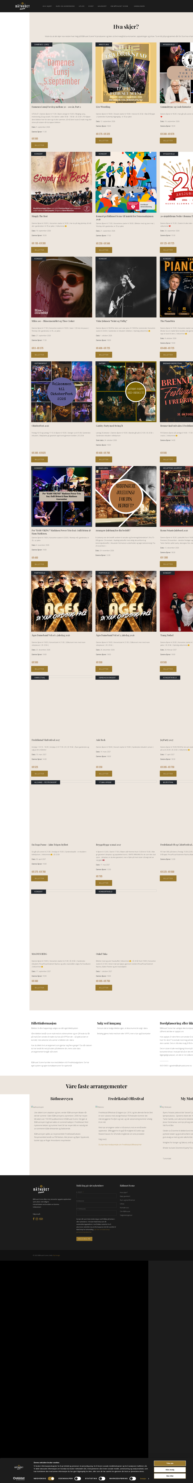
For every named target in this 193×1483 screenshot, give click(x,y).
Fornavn (80, 1082)
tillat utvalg (170, 1470)
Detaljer (143, 1479)
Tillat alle (169, 1463)
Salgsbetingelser (126, 1096)
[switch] (77, 1478)
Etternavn (81, 1090)
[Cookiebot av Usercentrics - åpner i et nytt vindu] (19, 1478)
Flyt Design (56, 1136)
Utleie (122, 1085)
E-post (80, 1073)
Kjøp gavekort (125, 1077)
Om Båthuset (125, 1092)
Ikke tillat (169, 1476)
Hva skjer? (124, 1073)
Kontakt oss (124, 1089)
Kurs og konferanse (127, 1081)
